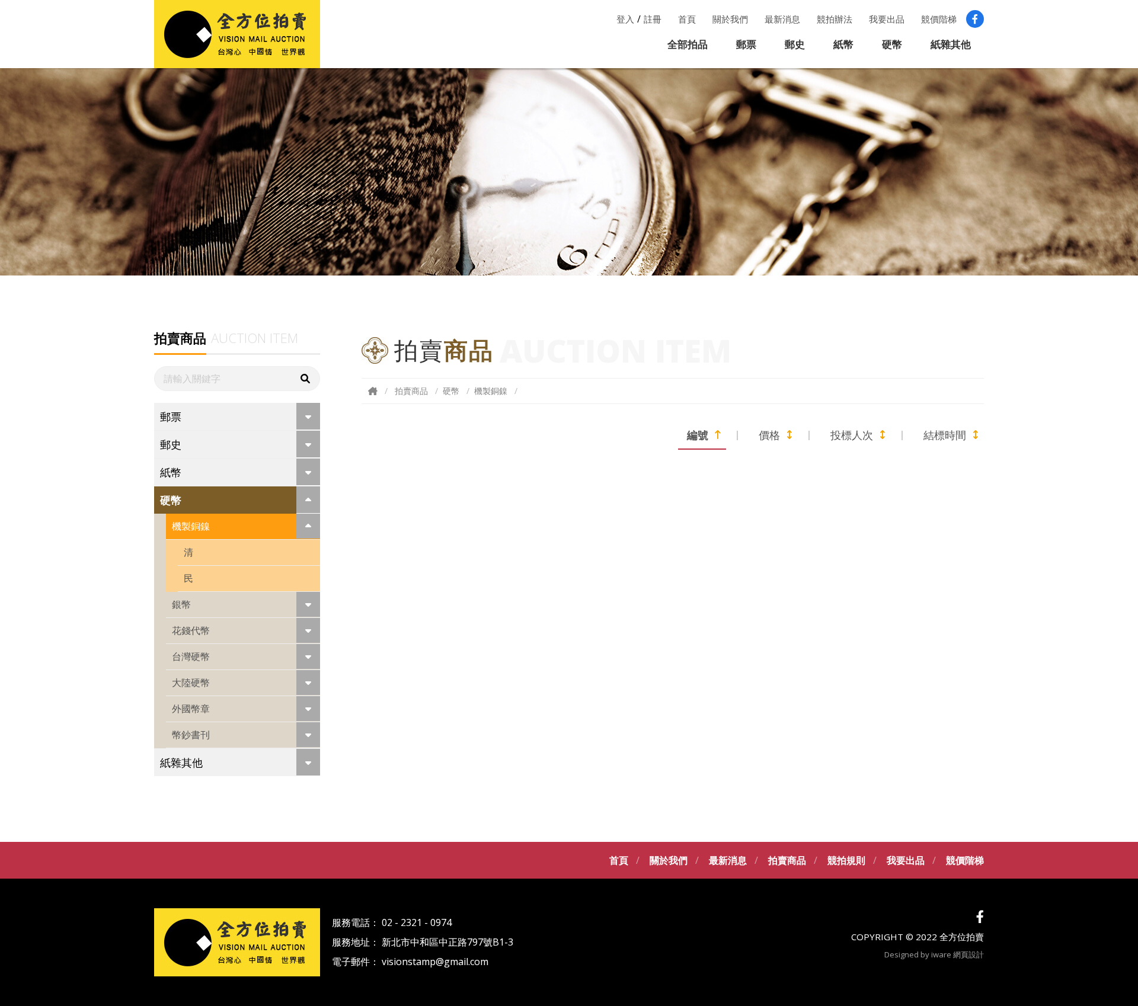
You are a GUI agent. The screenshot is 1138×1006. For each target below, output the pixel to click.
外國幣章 (191, 708)
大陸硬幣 (191, 682)
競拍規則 (846, 860)
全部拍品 (687, 44)
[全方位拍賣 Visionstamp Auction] (237, 34)
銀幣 (181, 604)
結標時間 (944, 435)
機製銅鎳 (191, 526)
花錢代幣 (191, 630)
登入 (625, 19)
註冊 (652, 19)
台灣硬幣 (191, 656)
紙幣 (843, 44)
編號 (697, 435)
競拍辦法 (834, 19)
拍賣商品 (411, 390)
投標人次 (851, 435)
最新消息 (782, 19)
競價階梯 (939, 19)
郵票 (746, 44)
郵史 (795, 44)
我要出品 (886, 19)
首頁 (687, 19)
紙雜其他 (951, 44)
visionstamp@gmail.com (435, 961)
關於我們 (730, 19)
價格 (769, 435)
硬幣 (892, 44)
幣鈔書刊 (191, 734)
